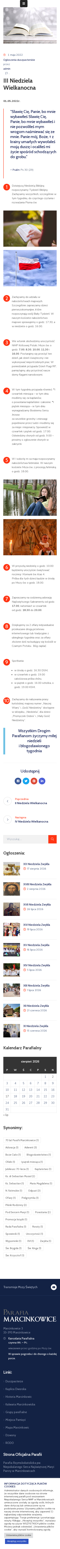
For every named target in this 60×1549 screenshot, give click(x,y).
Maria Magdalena (41, 1183)
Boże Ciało (13, 1154)
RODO (10, 1443)
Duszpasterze (14, 1381)
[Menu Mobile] (24, 3)
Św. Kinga (34, 1248)
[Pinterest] (34, 781)
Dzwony (11, 1435)
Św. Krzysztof (15, 1255)
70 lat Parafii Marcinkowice (22, 1140)
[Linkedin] (42, 781)
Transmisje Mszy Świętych (20, 1287)
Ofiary (11, 1197)
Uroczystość (34, 1233)
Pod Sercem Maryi (17, 1212)
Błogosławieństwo (39, 1154)
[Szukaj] (52, 839)
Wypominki (13, 1241)
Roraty (37, 1226)
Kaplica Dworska (16, 1389)
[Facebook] (18, 781)
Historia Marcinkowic (19, 1396)
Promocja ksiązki (16, 1219)
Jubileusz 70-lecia (17, 1169)
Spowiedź (13, 1233)
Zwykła (45, 1241)
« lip (5, 1115)
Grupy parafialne (16, 1412)
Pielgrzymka (30, 1197)
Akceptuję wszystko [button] (16, 1541)
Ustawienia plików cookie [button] (18, 1535)
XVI (30, 1241)
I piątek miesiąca (32, 1161)
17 (7, 1096)
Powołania (43, 1212)
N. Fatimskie (14, 1190)
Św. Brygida (14, 1248)
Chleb (10, 1161)
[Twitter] (26, 781)
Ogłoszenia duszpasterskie (19, 60)
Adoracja (12, 1147)
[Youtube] (54, 1287)
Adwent (30, 1147)
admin (6, 69)
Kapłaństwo (43, 1169)
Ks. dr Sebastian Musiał (20, 1176)
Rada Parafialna (16, 1226)
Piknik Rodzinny (16, 1205)
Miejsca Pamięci (16, 1419)
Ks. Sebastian (15, 1183)
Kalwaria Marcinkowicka (20, 1404)
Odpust (34, 1190)
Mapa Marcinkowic (17, 1427)
